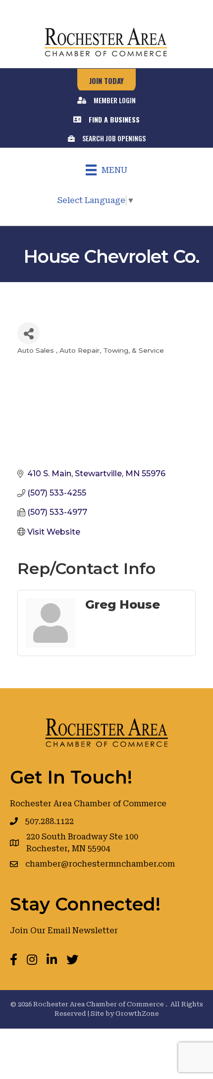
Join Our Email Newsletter (64, 930)
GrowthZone (137, 1013)
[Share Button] (28, 333)
